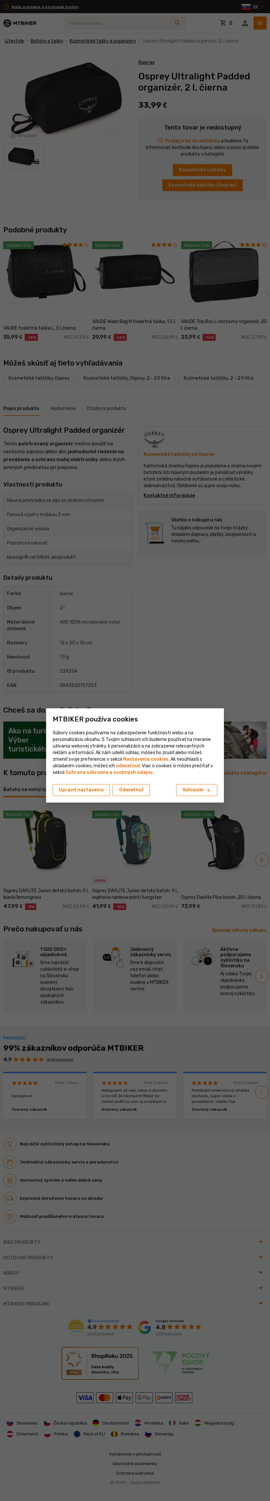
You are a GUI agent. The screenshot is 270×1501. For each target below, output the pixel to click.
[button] (128, 766)
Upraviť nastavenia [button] (81, 790)
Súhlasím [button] (196, 790)
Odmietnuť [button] (131, 790)
